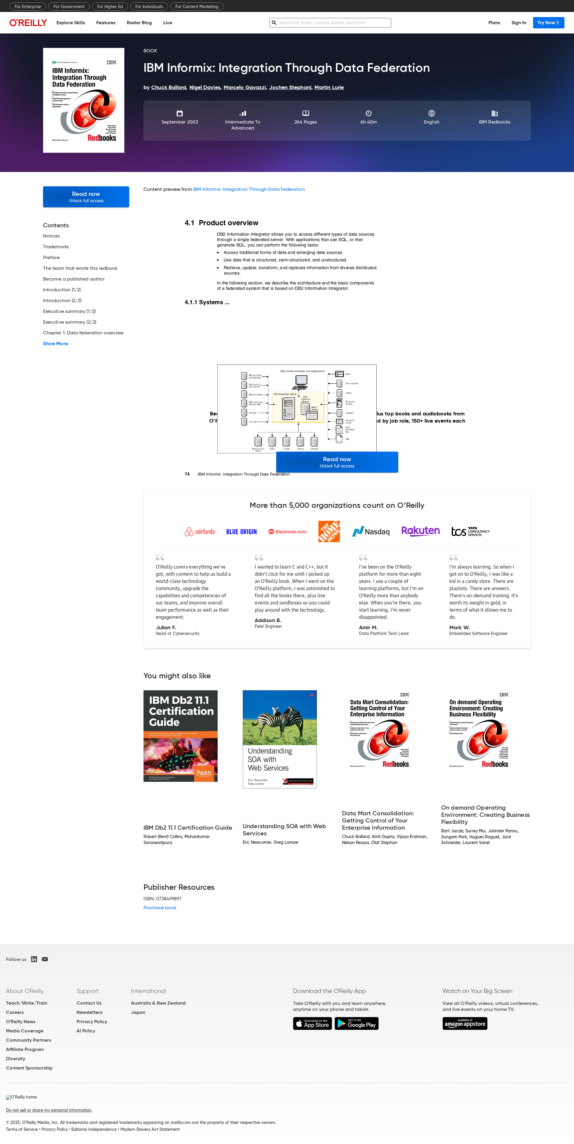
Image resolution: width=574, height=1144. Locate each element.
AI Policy (86, 1031)
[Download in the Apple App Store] (312, 1028)
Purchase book (160, 907)
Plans (494, 22)
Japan (138, 1012)
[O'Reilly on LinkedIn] (34, 959)
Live (167, 22)
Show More (55, 343)
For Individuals (149, 6)
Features (105, 22)
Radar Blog (139, 22)
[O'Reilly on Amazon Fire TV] (465, 1028)
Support (88, 990)
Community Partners (28, 1040)
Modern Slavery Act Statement (150, 1129)
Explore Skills (71, 22)
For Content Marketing (197, 6)
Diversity (15, 1058)
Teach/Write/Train (26, 1003)
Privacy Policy (92, 1021)
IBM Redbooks (494, 122)
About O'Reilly (25, 990)
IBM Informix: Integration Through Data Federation (249, 189)
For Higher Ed (110, 6)
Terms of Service (22, 1129)
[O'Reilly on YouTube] (45, 959)
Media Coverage (24, 1031)
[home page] (28, 22)
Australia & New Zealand (158, 1003)
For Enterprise (28, 6)
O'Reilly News (20, 1021)
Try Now (546, 22)
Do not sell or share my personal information (48, 1110)
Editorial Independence (94, 1129)
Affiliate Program (25, 1049)
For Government (69, 6)
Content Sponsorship (29, 1068)
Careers (15, 1012)
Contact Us (89, 1003)
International (148, 990)
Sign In (519, 22)
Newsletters (89, 1012)
